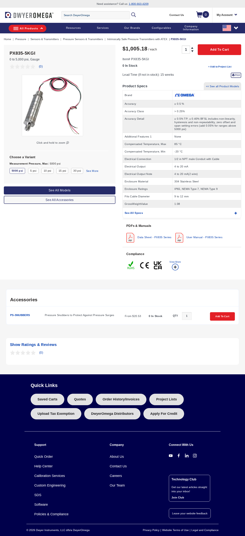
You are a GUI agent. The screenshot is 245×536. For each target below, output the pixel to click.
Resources (73, 27)
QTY (175, 315)
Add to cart (219, 49)
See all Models (60, 190)
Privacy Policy (151, 530)
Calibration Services (49, 476)
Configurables (161, 27)
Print (237, 75)
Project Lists (166, 399)
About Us (117, 457)
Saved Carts (47, 399)
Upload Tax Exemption (56, 414)
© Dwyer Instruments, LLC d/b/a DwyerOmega (58, 530)
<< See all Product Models (222, 86)
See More (92, 170)
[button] (230, 28)
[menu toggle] (16, 27)
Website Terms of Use (175, 530)
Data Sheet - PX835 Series (154, 237)
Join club (178, 497)
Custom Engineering (49, 485)
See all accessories (60, 199)
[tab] (181, 233)
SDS (37, 495)
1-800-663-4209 (139, 3)
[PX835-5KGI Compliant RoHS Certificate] (131, 264)
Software (41, 504)
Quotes (80, 399)
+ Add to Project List (219, 66)
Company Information (191, 28)
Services (103, 27)
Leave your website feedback (189, 513)
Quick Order (43, 457)
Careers (116, 476)
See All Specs (134, 212)
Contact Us (176, 14)
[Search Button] (133, 15)
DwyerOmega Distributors (112, 414)
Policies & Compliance (51, 514)
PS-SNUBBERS (20, 315)
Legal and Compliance (205, 530)
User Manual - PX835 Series (204, 237)
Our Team (117, 485)
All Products (29, 28)
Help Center (43, 466)
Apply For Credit (163, 414)
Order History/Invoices (121, 399)
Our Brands (132, 27)
